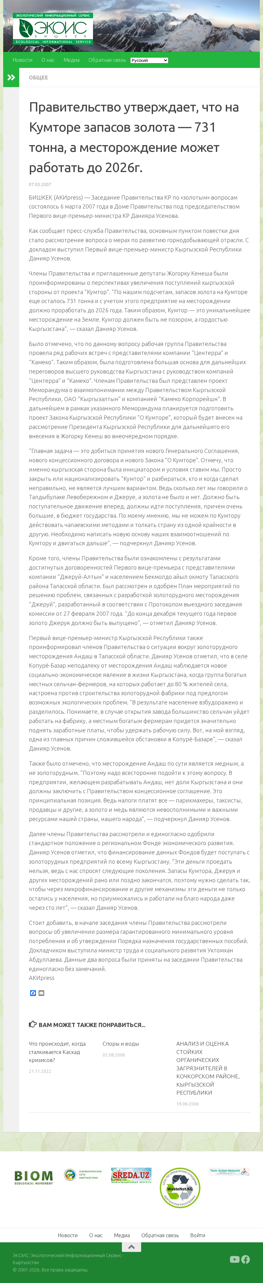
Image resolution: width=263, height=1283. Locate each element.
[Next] (89, 1179)
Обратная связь (107, 60)
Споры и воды (121, 1043)
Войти (197, 1235)
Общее (38, 77)
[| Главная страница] (53, 29)
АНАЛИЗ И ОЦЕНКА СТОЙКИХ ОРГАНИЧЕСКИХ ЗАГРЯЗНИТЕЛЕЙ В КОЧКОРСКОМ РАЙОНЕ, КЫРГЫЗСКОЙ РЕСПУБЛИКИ (208, 1068)
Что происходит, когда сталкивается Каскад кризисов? (57, 1051)
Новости (22, 60)
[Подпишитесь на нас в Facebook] (245, 1258)
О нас (48, 60)
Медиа (72, 60)
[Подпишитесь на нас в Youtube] (234, 1258)
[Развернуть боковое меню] (11, 77)
